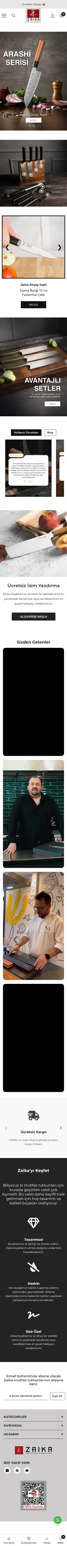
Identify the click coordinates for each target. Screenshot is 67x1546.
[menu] (4, 15)
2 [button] (34, 126)
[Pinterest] (17, 1470)
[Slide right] (60, 1128)
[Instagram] (7, 1470)
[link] (33, 1128)
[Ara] (13, 15)
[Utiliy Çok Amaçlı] (36, 169)
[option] (33, 81)
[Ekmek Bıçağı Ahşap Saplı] (42, 186)
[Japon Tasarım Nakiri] (47, 194)
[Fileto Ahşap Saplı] (41, 190)
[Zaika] (33, 367)
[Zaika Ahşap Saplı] (41, 166)
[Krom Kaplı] (40, 184)
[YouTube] (27, 1470)
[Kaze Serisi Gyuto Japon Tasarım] (24, 174)
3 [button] (37, 126)
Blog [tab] (50, 432)
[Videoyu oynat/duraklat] (33, 702)
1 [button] (30, 126)
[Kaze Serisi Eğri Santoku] (30, 174)
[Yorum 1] (28, 468)
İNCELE (33, 304)
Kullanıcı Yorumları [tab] (26, 432)
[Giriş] (53, 16)
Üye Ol (57, 1396)
